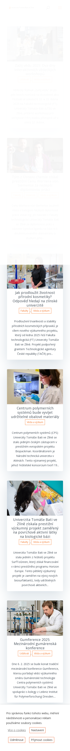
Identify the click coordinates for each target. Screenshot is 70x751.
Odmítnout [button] (17, 740)
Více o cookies (17, 730)
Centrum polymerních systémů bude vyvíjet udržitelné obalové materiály (35, 412)
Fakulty (24, 310)
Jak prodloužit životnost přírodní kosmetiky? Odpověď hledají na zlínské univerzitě (35, 299)
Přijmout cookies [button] (41, 740)
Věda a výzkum (41, 310)
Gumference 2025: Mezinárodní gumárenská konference (35, 643)
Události (24, 653)
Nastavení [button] (37, 730)
